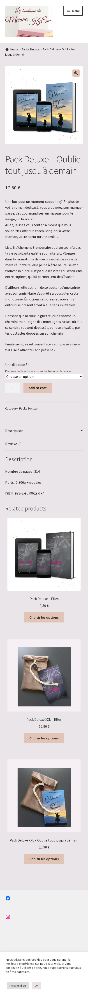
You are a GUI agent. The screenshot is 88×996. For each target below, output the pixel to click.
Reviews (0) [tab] (14, 443)
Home (14, 49)
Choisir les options (44, 617)
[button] (76, 73)
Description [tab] (14, 430)
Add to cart (38, 387)
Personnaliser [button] (17, 986)
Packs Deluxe (30, 49)
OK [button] (36, 986)
